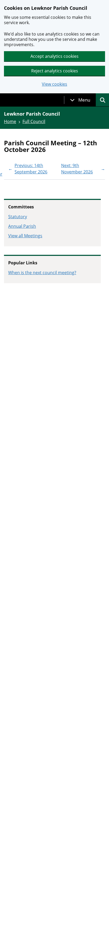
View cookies (54, 84)
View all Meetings (25, 236)
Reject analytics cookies (54, 71)
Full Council (33, 121)
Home (10, 121)
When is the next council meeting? (42, 272)
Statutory (17, 217)
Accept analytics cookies (54, 56)
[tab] (80, 100)
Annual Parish (22, 226)
